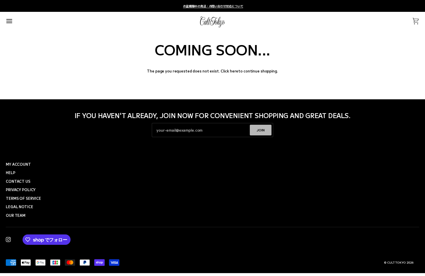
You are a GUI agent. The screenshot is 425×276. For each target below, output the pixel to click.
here (234, 71)
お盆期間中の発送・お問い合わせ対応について (213, 6)
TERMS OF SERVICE (23, 198)
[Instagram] (8, 239)
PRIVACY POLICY (21, 189)
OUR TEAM (15, 215)
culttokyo (396, 262)
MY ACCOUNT (18, 164)
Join (261, 130)
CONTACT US (18, 181)
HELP (10, 172)
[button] (108, 158)
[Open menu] (14, 21)
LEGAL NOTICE (19, 206)
